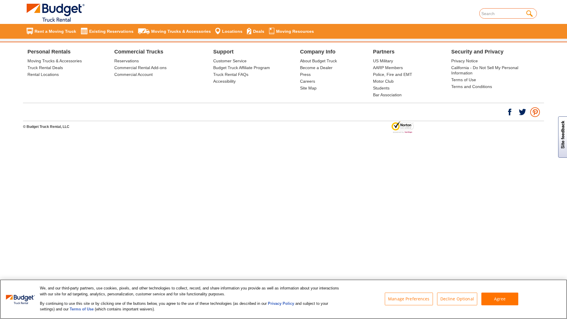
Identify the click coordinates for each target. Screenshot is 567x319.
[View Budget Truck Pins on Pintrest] (535, 112)
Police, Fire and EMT (392, 74)
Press (305, 74)
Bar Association (387, 94)
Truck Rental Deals (45, 67)
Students (381, 88)
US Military (383, 60)
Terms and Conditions (471, 86)
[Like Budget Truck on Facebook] (510, 112)
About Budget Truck (318, 60)
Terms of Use (463, 79)
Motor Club (383, 81)
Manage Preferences (409, 299)
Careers (307, 81)
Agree (500, 299)
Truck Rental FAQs (230, 74)
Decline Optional (457, 299)
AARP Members (388, 67)
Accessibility (224, 81)
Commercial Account (133, 74)
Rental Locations (43, 74)
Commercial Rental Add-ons (140, 67)
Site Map (308, 88)
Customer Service (230, 60)
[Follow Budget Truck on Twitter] (522, 112)
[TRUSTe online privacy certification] (403, 127)
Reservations (126, 60)
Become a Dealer (316, 67)
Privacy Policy (281, 303)
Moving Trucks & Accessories (54, 60)
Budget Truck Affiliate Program (241, 67)
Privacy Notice (464, 60)
